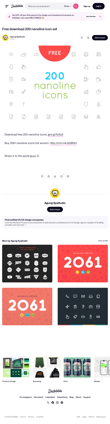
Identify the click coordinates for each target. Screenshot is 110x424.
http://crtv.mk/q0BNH (63, 143)
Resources (101, 417)
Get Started (91, 16)
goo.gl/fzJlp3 (55, 134)
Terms (23, 417)
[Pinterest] (62, 402)
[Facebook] (53, 402)
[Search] (75, 6)
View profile (103, 240)
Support (87, 397)
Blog (71, 397)
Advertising (62, 397)
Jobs (78, 417)
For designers (26, 397)
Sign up (87, 6)
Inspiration (50, 397)
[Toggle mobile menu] (7, 6)
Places (91, 417)
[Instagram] (57, 402)
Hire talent (38, 397)
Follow (12, 39)
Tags (84, 417)
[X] (48, 402)
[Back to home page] (17, 6)
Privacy (31, 417)
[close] (100, 16)
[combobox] (43, 6)
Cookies (39, 417)
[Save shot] (88, 37)
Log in (98, 6)
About (78, 397)
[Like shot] (82, 37)
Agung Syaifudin (17, 37)
